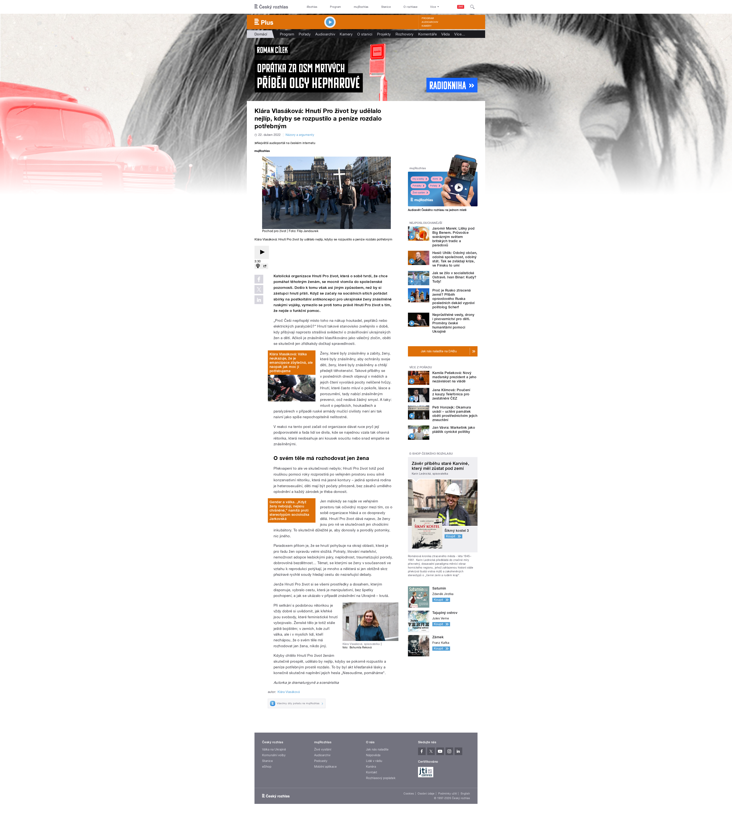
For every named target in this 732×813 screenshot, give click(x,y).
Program (335, 6)
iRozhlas (312, 6)
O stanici (364, 34)
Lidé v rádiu (374, 761)
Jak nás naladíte (377, 749)
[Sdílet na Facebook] (258, 279)
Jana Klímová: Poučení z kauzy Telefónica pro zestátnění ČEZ (451, 394)
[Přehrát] (261, 252)
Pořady (305, 34)
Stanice (386, 6)
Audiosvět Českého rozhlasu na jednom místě (437, 209)
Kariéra (371, 766)
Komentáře (427, 34)
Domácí (260, 34)
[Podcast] (257, 266)
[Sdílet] (264, 266)
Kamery (427, 26)
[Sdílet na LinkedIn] (258, 299)
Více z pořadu (420, 367)
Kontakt (371, 772)
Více (459, 34)
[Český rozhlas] (271, 7)
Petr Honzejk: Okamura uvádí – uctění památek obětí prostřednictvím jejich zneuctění (454, 413)
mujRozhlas (361, 6)
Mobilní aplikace (325, 766)
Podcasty (320, 761)
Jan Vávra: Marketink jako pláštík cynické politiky (453, 429)
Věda (445, 34)
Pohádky (417, 185)
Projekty (384, 34)
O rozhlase (410, 6)
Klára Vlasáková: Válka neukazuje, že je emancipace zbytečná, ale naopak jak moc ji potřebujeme (291, 362)
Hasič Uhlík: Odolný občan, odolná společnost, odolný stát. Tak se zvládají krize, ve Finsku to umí (454, 259)
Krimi (435, 179)
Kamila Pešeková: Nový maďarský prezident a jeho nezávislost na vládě (454, 377)
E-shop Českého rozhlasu (431, 453)
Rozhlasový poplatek (380, 778)
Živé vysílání (419, 192)
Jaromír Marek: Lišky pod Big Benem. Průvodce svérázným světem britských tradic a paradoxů (453, 236)
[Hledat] (472, 7)
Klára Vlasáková (289, 692)
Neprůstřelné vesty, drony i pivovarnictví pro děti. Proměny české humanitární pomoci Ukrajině (453, 323)
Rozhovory (405, 34)
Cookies (409, 793)
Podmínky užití (447, 793)
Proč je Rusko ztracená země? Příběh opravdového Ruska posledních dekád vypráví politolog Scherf (453, 298)
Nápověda (373, 755)
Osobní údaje (426, 793)
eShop (266, 766)
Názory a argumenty (300, 135)
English (465, 793)
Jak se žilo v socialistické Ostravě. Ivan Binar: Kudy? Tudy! (454, 277)
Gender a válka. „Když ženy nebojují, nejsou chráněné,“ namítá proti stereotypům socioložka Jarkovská (289, 510)
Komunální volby (274, 755)
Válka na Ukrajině (274, 749)
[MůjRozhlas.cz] (262, 151)
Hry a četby (418, 179)
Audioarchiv (430, 22)
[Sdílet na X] (258, 289)
